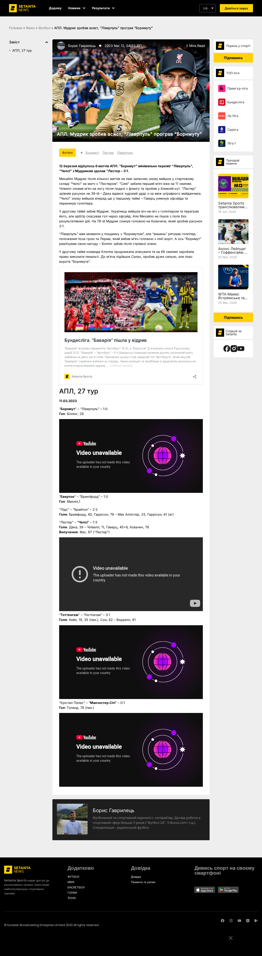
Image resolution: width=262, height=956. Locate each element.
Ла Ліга (232, 116)
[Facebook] (222, 920)
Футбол (44, 28)
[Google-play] (256, 920)
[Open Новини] (84, 8)
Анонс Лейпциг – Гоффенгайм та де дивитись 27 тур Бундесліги (233, 254)
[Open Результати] (113, 8)
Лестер (108, 153)
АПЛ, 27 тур (22, 50)
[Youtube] (239, 920)
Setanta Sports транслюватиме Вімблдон (232, 207)
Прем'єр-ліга (237, 88)
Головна (15, 28)
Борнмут (92, 153)
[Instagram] (231, 920)
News (30, 28)
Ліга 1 (231, 143)
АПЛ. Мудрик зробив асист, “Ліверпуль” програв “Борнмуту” (129, 134)
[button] (207, 8)
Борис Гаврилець (82, 46)
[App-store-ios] (248, 920)
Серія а (232, 130)
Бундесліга (235, 102)
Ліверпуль (125, 153)
